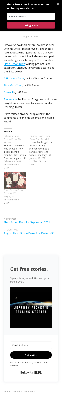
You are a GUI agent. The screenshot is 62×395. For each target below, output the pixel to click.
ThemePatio (28, 391)
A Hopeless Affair (14, 78)
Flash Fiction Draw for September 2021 (27, 222)
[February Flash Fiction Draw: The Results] (16, 151)
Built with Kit (31, 372)
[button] (31, 308)
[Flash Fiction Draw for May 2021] (15, 180)
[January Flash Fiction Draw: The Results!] (42, 150)
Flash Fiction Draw (14, 64)
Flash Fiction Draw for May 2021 (13, 192)
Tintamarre (10, 99)
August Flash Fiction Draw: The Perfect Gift (29, 233)
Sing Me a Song (13, 85)
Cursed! (8, 92)
